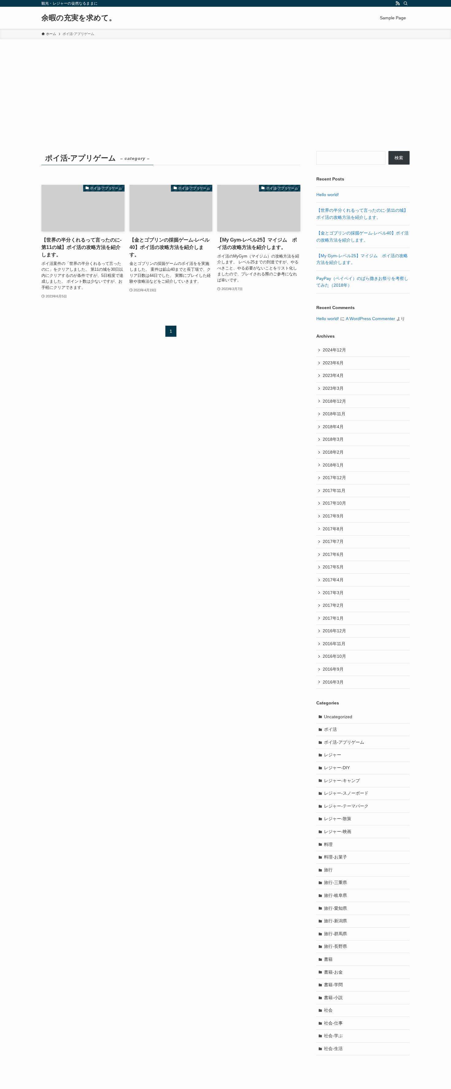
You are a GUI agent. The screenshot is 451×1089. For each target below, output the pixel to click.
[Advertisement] (225, 85)
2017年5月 (333, 566)
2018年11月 (334, 413)
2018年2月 (333, 452)
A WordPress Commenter (370, 318)
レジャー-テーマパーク (346, 806)
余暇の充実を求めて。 (78, 17)
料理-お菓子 (335, 857)
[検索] (406, 3)
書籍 (328, 959)
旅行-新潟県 (335, 920)
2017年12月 (334, 477)
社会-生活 (333, 1048)
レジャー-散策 (337, 818)
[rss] (398, 3)
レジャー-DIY (337, 767)
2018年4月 (333, 426)
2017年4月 (333, 579)
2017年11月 (334, 490)
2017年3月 (333, 592)
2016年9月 (333, 669)
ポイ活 (330, 729)
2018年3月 (333, 439)
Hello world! (327, 194)
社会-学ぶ (333, 1035)
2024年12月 (334, 349)
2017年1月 (333, 618)
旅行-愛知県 (335, 908)
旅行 (328, 869)
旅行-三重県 (335, 882)
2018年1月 (333, 465)
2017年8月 (333, 528)
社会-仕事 (333, 1023)
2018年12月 (334, 401)
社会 (328, 1010)
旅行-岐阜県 (335, 895)
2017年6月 (333, 554)
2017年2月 (333, 605)
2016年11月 (334, 643)
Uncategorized (338, 716)
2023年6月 (333, 362)
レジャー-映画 (337, 831)
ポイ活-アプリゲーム (344, 742)
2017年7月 (333, 541)
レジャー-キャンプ (342, 780)
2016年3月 (333, 682)
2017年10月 (334, 503)
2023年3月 (333, 388)
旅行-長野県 (335, 946)
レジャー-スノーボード (346, 793)
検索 (399, 157)
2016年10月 (334, 656)
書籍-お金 (333, 972)
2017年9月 (333, 515)
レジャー (332, 754)
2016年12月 (334, 630)
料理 (328, 844)
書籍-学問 (333, 984)
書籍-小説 (333, 997)
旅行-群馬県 (335, 933)
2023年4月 (333, 375)
